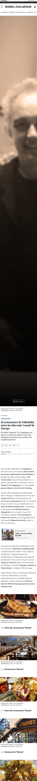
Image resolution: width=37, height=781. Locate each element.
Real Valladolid (21, 12)
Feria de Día (31, 2)
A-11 (26, 2)
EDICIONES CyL (31, 0)
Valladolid (4, 12)
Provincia (12, 12)
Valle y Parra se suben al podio (23, 534)
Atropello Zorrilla (11, 2)
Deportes (30, 12)
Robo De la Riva (20, 2)
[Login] (35, 6)
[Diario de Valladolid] (18, 7)
